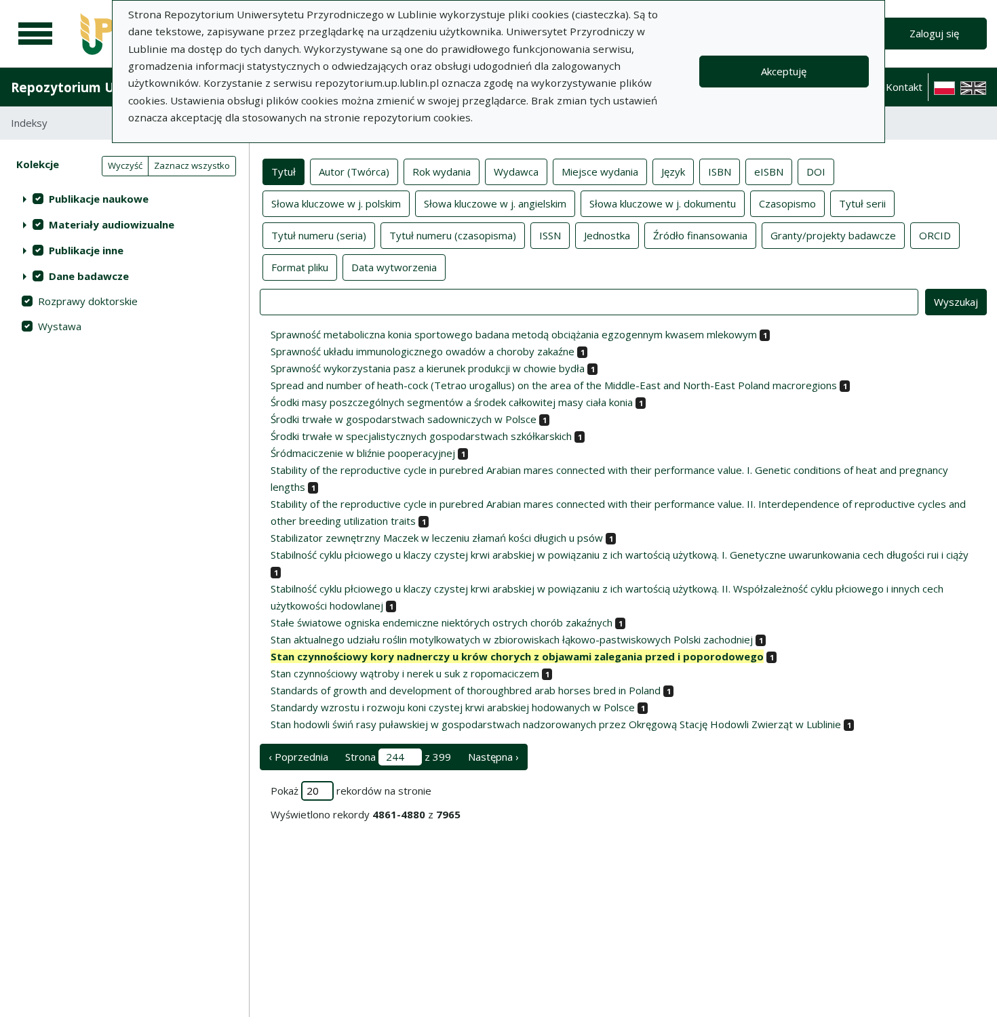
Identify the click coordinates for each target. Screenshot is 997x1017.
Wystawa (59, 326)
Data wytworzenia (394, 267)
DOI (815, 171)
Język (673, 171)
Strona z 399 (398, 756)
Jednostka (607, 235)
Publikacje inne (86, 250)
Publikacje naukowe (99, 198)
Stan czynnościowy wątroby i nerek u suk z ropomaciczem (405, 673)
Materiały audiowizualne (111, 224)
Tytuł (283, 171)
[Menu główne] (35, 33)
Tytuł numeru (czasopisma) (452, 235)
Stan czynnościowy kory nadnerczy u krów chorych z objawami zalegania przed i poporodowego (517, 656)
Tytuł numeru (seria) (318, 235)
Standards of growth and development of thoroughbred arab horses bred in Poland (466, 690)
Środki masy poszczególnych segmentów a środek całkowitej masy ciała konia (452, 402)
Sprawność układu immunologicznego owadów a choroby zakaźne (422, 351)
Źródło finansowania (700, 235)
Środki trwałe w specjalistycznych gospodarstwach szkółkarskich (421, 436)
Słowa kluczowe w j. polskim (336, 203)
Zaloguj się (934, 33)
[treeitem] (124, 198)
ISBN (719, 171)
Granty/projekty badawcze (833, 235)
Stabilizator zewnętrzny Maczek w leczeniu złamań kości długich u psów (437, 537)
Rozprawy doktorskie (88, 301)
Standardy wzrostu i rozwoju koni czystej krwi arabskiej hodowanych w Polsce (453, 707)
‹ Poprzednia (298, 756)
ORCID (935, 235)
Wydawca (516, 171)
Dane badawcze (89, 276)
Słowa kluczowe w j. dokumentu (662, 203)
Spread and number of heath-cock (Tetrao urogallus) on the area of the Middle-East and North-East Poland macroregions (554, 385)
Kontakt (904, 87)
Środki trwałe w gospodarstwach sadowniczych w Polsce (403, 419)
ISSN (550, 235)
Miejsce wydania (600, 171)
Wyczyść (125, 165)
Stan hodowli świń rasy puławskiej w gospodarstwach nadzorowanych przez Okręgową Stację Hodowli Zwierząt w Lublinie (556, 724)
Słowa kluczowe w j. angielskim (495, 203)
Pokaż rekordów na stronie (351, 790)
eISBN (768, 171)
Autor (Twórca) (354, 171)
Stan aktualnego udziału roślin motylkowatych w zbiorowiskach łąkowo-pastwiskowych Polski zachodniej (512, 639)
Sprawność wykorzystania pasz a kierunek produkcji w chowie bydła (428, 368)
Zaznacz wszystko (192, 165)
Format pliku (299, 267)
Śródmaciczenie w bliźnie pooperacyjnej (363, 453)
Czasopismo (787, 203)
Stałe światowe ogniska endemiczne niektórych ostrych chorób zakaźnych (441, 622)
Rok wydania (441, 171)
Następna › (493, 756)
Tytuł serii (862, 203)
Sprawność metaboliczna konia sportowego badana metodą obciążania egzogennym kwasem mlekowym (514, 334)
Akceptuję (783, 71)
